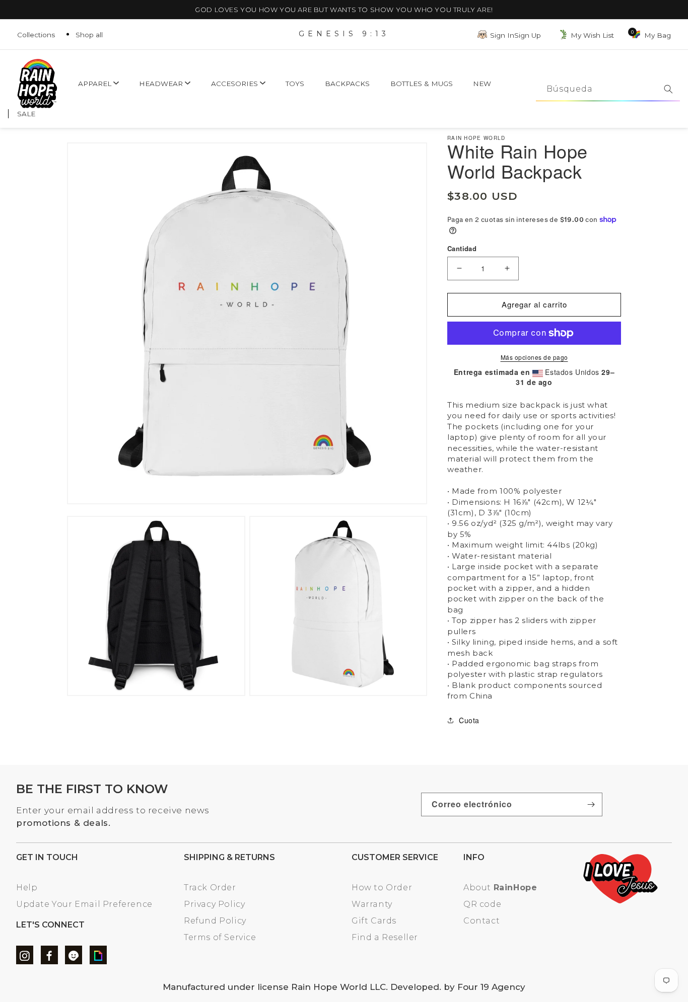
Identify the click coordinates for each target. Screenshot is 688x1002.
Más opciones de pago (534, 357)
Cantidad (461, 248)
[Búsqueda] (668, 89)
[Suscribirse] (591, 804)
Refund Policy (215, 921)
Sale (26, 114)
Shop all (89, 35)
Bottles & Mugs (421, 84)
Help (26, 887)
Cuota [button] (469, 720)
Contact (481, 921)
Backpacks (347, 84)
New (482, 84)
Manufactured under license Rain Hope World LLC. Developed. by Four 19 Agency (344, 987)
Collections (36, 35)
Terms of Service (220, 937)
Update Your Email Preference (84, 904)
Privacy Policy (214, 904)
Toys (295, 84)
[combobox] (607, 89)
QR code (482, 904)
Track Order (210, 887)
